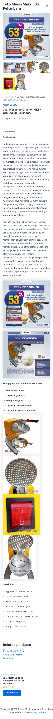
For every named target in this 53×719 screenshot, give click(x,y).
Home (6, 97)
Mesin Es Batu (17, 97)
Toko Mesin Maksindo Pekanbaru (21, 6)
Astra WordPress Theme (33, 712)
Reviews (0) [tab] (9, 137)
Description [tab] (9, 131)
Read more (12, 692)
